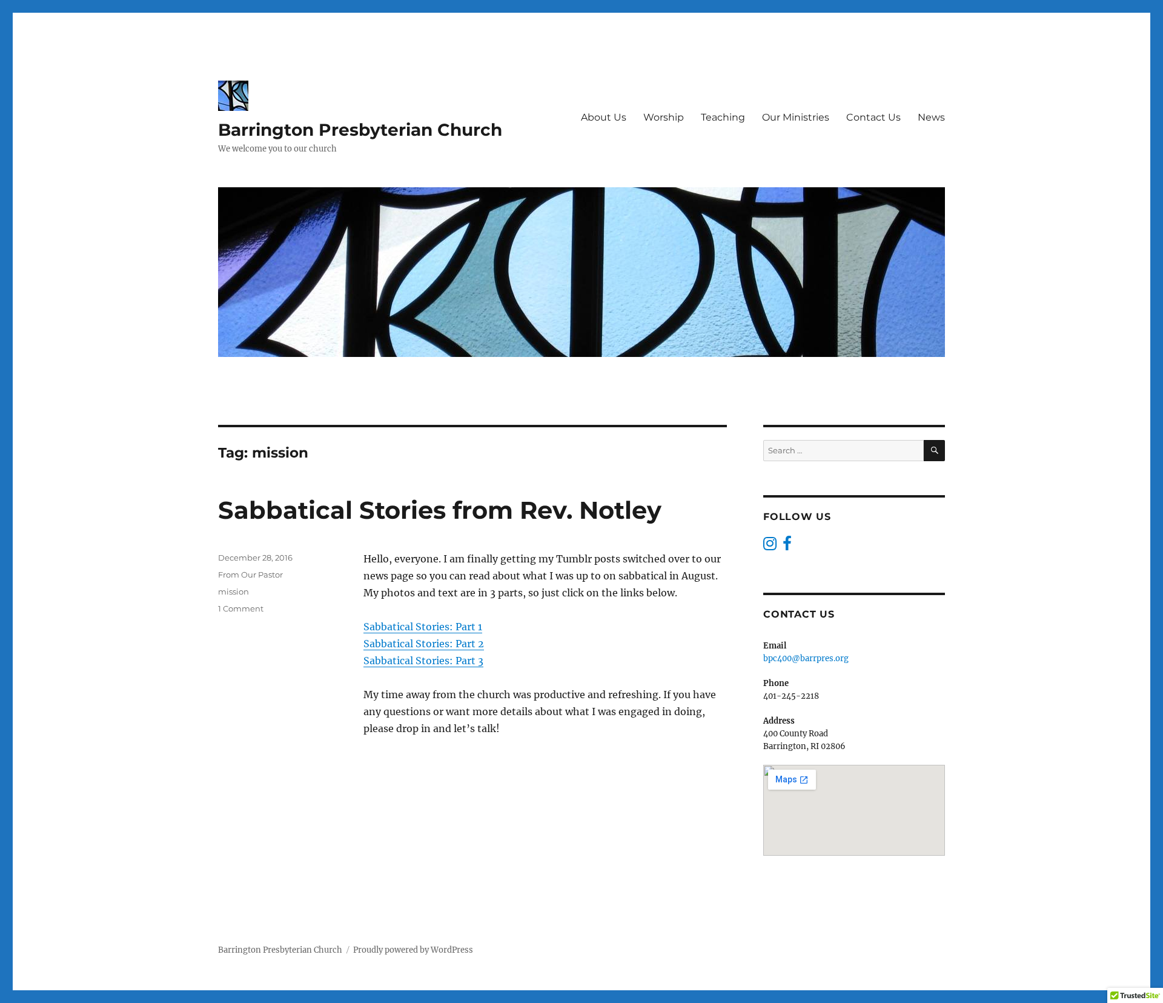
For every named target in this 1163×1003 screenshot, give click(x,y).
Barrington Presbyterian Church (360, 129)
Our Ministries (795, 117)
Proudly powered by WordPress (413, 950)
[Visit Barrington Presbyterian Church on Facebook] (787, 546)
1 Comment (240, 608)
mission (233, 591)
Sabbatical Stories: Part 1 (422, 627)
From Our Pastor (250, 574)
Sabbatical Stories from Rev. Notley (439, 510)
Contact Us (873, 117)
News (931, 117)
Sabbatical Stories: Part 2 (423, 644)
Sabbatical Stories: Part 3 (423, 661)
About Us (603, 117)
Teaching (723, 117)
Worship (663, 117)
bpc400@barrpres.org (806, 658)
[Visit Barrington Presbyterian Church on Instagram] (770, 546)
